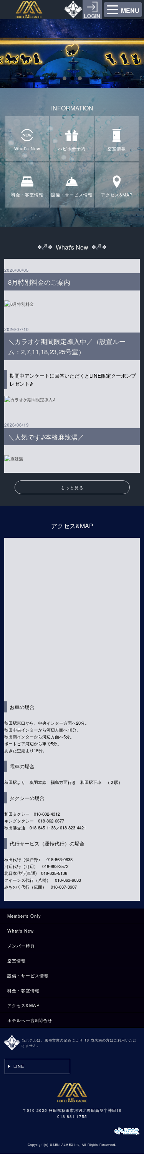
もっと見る (72, 487)
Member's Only (24, 916)
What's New (20, 931)
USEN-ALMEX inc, (65, 1144)
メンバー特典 (21, 946)
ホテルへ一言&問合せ (29, 1020)
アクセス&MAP (23, 1005)
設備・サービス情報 (28, 975)
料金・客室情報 (23, 990)
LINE (18, 1066)
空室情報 (16, 960)
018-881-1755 (72, 1116)
